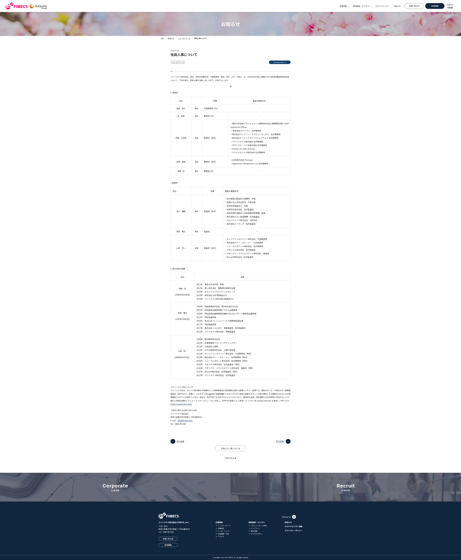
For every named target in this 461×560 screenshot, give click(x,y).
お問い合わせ (414, 6)
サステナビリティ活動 (293, 526)
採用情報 (434, 6)
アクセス (221, 536)
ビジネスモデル (256, 534)
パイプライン (255, 528)
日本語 (450, 7)
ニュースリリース (184, 38)
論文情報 (254, 531)
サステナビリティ (382, 6)
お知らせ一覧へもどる (230, 448)
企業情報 (219, 522)
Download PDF (278, 62)
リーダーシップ (223, 531)
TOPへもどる (230, 457)
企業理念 (221, 528)
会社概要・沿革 (223, 534)
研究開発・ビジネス (257, 522)
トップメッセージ (224, 525)
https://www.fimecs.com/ (181, 404)
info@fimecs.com (185, 420)
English (450, 4)
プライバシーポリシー (294, 530)
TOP (162, 38)
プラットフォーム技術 (259, 525)
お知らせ (397, 6)
